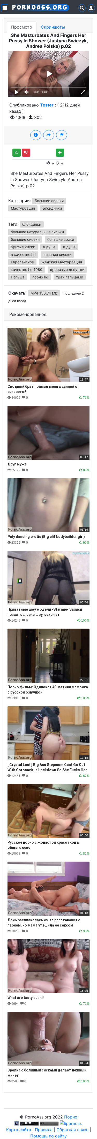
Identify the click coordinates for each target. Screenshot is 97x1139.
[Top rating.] (29, 1123)
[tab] (35, 135)
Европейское (22, 262)
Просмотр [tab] (21, 27)
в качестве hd (23, 254)
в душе (49, 247)
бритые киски (23, 247)
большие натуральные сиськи (37, 232)
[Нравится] (16, 153)
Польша (18, 277)
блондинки (31, 224)
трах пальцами (69, 277)
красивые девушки (67, 269)
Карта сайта (18, 1129)
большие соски (60, 239)
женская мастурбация (62, 262)
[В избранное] (60, 153)
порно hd (40, 277)
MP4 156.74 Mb (44, 293)
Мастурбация (23, 208)
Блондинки (52, 208)
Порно (70, 1117)
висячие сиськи (57, 254)
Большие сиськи (49, 200)
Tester (47, 105)
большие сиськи (25, 239)
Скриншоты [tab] (53, 27)
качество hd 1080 (26, 269)
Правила (44, 1129)
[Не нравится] (26, 153)
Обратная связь (72, 1129)
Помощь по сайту (48, 1135)
